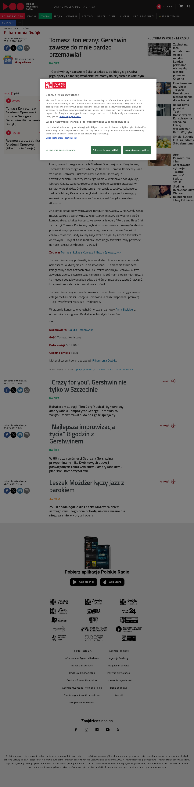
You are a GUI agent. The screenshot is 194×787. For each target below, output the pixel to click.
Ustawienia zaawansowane (61, 149)
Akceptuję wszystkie (137, 150)
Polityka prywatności (70, 116)
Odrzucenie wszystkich (106, 150)
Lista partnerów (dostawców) (61, 137)
